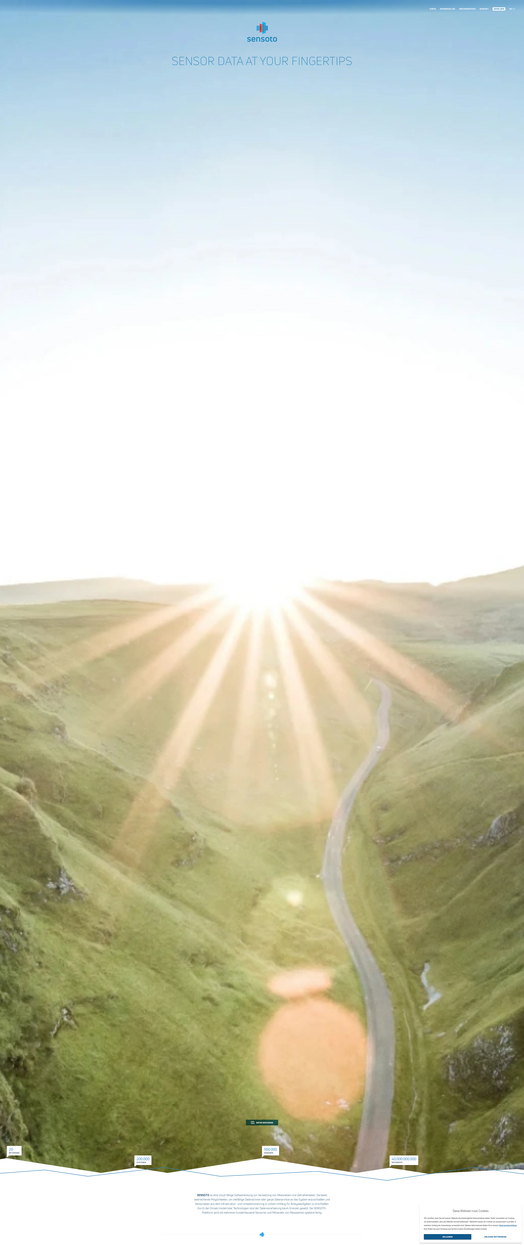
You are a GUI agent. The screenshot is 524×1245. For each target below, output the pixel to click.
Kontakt (484, 9)
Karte (433, 9)
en (514, 9)
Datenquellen (447, 9)
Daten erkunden (264, 1122)
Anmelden (499, 9)
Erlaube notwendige (495, 1236)
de (510, 9)
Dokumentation (467, 9)
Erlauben (448, 1236)
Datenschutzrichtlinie (508, 1225)
